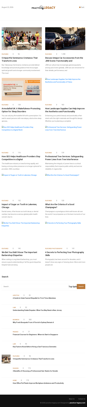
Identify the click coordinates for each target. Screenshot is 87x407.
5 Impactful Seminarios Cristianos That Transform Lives (33, 359)
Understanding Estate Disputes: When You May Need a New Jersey (37, 310)
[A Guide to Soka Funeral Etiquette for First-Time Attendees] (6, 298)
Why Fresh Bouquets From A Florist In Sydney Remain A (33, 322)
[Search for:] (35, 286)
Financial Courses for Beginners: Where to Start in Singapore (35, 334)
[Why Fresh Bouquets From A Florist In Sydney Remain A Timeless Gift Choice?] (6, 322)
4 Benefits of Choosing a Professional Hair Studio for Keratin (35, 371)
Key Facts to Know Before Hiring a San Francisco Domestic (34, 347)
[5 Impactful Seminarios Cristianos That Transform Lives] (6, 359)
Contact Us (81, 399)
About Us (72, 399)
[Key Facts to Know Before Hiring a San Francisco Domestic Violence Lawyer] (6, 346)
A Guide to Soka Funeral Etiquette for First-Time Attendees (34, 298)
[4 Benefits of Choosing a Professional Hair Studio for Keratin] (6, 371)
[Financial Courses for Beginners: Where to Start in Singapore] (6, 334)
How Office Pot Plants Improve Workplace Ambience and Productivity (38, 383)
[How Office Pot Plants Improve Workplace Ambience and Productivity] (6, 383)
